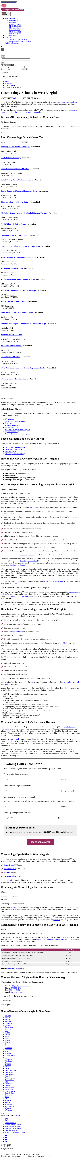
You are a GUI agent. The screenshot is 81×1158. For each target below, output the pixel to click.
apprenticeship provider (20, 596)
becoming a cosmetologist (67, 102)
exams (10, 645)
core (32, 682)
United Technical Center (10, 357)
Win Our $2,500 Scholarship (18, 39)
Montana (8, 1065)
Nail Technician (14, 30)
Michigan (8, 1057)
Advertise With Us (11, 1130)
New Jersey (9, 1072)
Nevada (7, 1068)
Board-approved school (29, 561)
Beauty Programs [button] (11, 18)
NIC (64, 643)
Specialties (8, 83)
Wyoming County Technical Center (14, 379)
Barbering (12, 22)
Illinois (7, 1040)
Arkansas (8, 1021)
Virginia (7, 1102)
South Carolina (10, 1091)
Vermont (8, 1100)
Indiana (7, 1042)
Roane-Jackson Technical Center (14, 301)
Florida (7, 1033)
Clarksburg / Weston (13, 450)
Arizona (7, 1019)
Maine (7, 1051)
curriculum (34, 507)
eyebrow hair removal (70, 682)
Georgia (7, 1034)
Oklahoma (8, 1083)
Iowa (6, 1044)
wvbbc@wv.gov (17, 992)
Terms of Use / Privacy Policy (15, 1132)
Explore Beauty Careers (13, 1125)
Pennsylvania (9, 1087)
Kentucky (8, 1048)
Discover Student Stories (13, 1128)
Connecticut (9, 1027)
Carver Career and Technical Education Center (19, 191)
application (16, 632)
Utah (6, 1099)
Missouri (8, 1063)
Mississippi (8, 1061)
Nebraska (8, 1067)
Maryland (8, 1053)
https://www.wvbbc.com (21, 986)
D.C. (6, 1031)
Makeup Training (15, 28)
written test (16, 657)
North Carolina (10, 1078)
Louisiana (8, 1050)
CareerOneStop (13, 968)
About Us (8, 1121)
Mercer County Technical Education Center (18, 257)
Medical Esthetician (15, 26)
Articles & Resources (12, 43)
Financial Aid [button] (9, 37)
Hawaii (7, 1036)
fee (15, 583)
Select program (6, 1156)
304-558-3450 (14, 990)
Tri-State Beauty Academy (11, 346)
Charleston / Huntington (14, 447)
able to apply (15, 739)
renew (12, 908)
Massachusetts (10, 1055)
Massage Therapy (15, 32)
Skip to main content (9, 2)
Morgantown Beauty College (12, 268)
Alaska (7, 1017)
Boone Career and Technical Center (15, 169)
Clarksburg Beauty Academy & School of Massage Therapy (24, 213)
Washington (9, 1104)
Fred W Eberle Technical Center (13, 224)
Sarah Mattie (16, 98)
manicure (7, 684)
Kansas (7, 1046)
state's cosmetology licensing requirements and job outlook (39, 111)
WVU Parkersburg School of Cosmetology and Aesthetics (23, 368)
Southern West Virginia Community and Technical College (24, 324)
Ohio (6, 1082)
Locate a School (10, 35)
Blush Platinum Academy (11, 158)
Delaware (8, 1029)
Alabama (8, 1016)
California (8, 1023)
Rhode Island (9, 1089)
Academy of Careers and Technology (15, 147)
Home (7, 81)
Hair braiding (6, 880)
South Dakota (9, 1093)
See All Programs (15, 33)
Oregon (7, 1085)
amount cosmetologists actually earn (50, 939)
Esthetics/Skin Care (15, 24)
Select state (32, 1156)
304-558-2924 (16, 988)
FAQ (6, 1119)
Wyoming (8, 1110)
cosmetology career (27, 555)
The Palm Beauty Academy (11, 335)
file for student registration (53, 581)
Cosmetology (13, 20)
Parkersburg (10, 452)
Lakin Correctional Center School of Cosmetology (20, 246)
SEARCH (24, 69)
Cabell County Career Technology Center (17, 180)
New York (8, 1076)
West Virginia (9, 1106)
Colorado (8, 1025)
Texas (7, 1097)
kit (29, 688)
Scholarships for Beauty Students (20, 41)
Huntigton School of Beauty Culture (15, 235)
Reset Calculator (41, 842)
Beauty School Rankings (13, 1126)
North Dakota (9, 1080)
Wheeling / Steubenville (14, 454)
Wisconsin (8, 1108)
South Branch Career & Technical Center (17, 313)
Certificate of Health (17, 565)
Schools (8, 387)
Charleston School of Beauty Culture (15, 202)
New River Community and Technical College (18, 290)
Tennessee (8, 1095)
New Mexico (9, 1074)
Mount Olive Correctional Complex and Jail (18, 279)
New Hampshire (10, 1070)
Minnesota (8, 1059)
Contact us (73, 126)
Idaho (7, 1038)
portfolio (56, 920)
